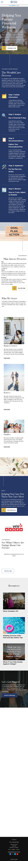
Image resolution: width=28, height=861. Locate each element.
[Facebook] (10, 854)
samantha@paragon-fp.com (14, 851)
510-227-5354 (16, 842)
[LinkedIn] (15, 854)
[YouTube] (17, 854)
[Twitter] (13, 854)
